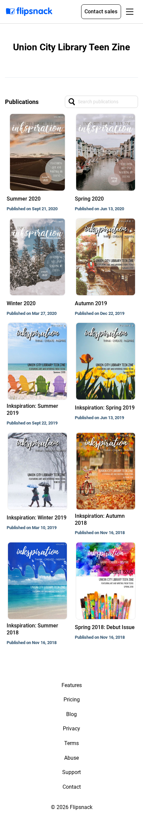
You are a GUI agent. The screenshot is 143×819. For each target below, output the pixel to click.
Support (71, 772)
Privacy (71, 728)
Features (72, 685)
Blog (71, 714)
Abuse (71, 758)
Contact (72, 787)
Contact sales (101, 11)
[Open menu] (129, 11)
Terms (71, 743)
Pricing (72, 699)
